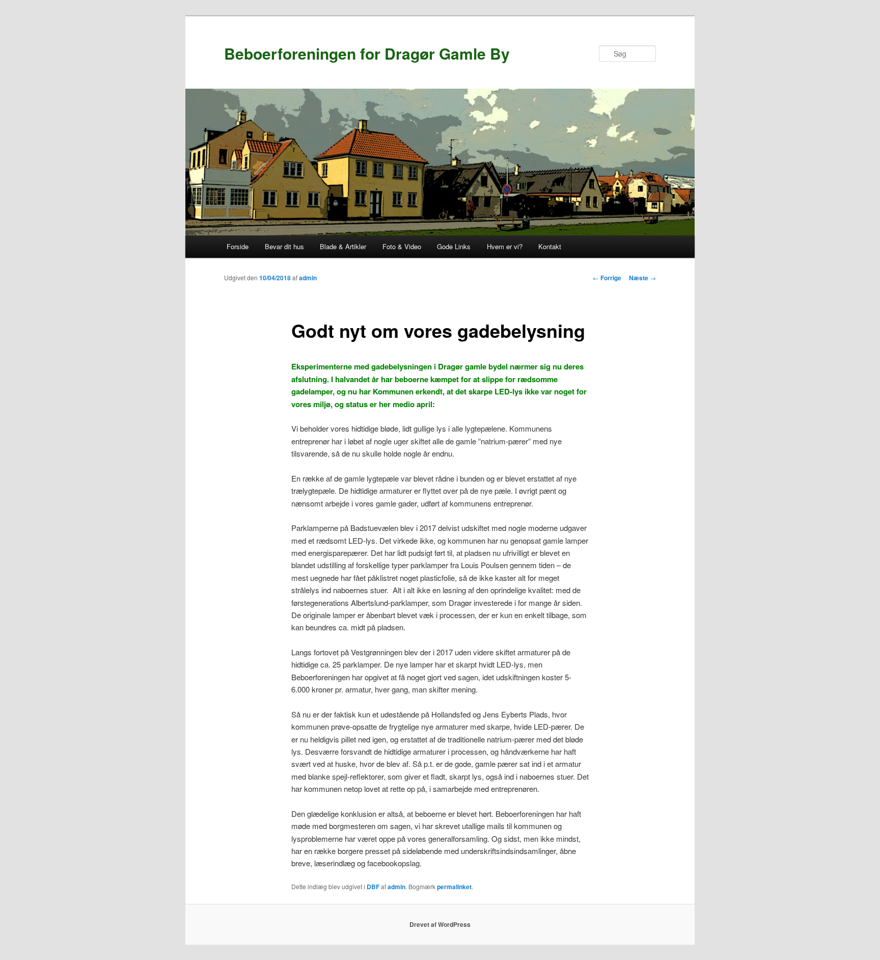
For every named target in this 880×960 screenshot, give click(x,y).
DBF (373, 886)
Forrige (607, 277)
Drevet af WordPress (440, 924)
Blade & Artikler (343, 246)
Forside (238, 246)
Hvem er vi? (504, 246)
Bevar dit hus (284, 246)
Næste (642, 277)
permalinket (454, 886)
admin (308, 277)
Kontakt (549, 246)
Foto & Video (401, 246)
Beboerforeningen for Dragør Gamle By (367, 53)
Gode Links (454, 246)
